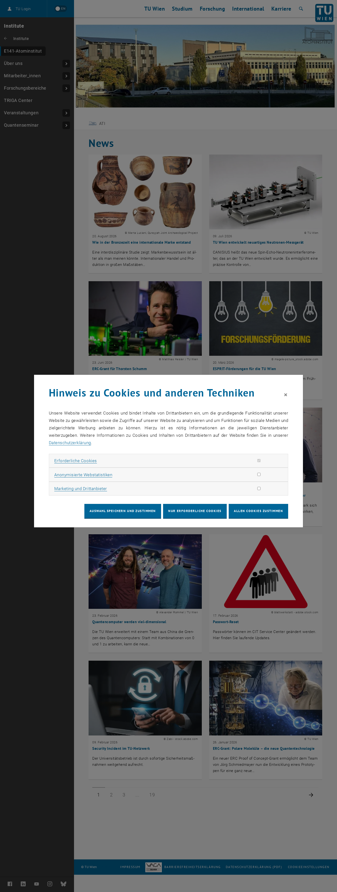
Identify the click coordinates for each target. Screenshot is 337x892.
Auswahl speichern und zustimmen (123, 511)
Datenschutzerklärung (70, 442)
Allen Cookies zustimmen (258, 511)
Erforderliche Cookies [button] (75, 460)
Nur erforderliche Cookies (194, 511)
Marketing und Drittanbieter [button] (80, 488)
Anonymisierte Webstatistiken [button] (83, 474)
